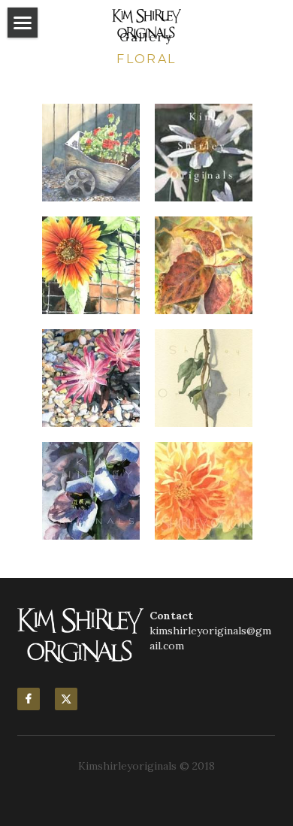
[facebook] (28, 699)
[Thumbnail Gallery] (91, 152)
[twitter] (66, 699)
